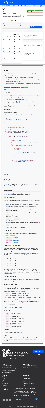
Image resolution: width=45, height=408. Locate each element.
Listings (13, 5)
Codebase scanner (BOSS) (7, 365)
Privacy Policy (5, 383)
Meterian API (26, 380)
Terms (3, 381)
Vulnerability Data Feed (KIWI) (8, 370)
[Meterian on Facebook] (7, 400)
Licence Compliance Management (30, 367)
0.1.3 (4, 48)
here (17, 173)
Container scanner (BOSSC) (7, 367)
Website (5, 89)
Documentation (26, 378)
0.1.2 (4, 51)
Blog (3, 380)
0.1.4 (4, 46)
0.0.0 (4, 58)
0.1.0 (4, 56)
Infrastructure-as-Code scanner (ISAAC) (10, 368)
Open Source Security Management (30, 365)
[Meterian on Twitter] (4, 400)
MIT (25, 49)
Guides (9, 89)
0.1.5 (4, 44)
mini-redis (37, 173)
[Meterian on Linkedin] (10, 400)
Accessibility (4, 385)
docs (35, 176)
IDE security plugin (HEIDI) (7, 372)
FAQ (24, 385)
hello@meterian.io (22, 399)
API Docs (13, 89)
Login (38, 354)
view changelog (13, 235)
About (3, 376)
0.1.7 (4, 39)
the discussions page (13, 187)
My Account (25, 376)
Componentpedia (6, 5)
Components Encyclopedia (28, 383)
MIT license (20, 332)
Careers (3, 378)
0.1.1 (4, 53)
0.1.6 (4, 41)
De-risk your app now (36, 27)
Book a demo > (38, 351)
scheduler (25, 99)
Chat (17, 89)
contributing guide (8, 194)
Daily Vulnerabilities (27, 381)
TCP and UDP (15, 102)
